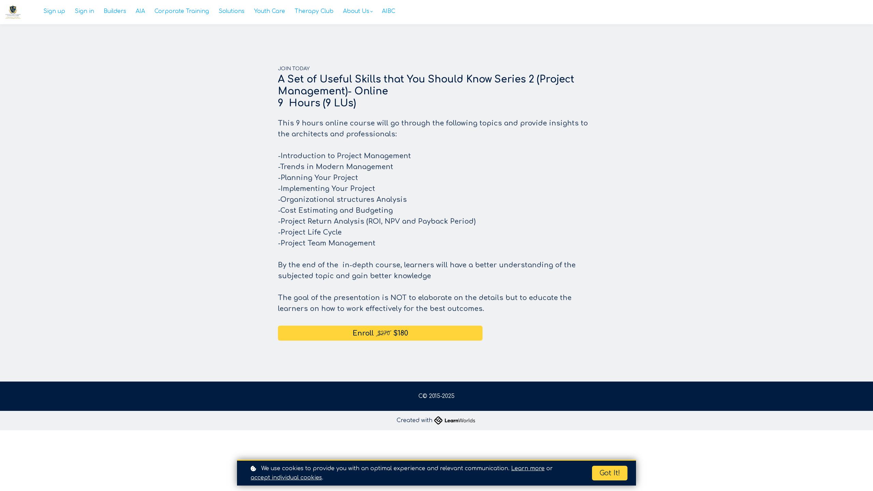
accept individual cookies (286, 478)
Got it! (610, 473)
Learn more (528, 468)
